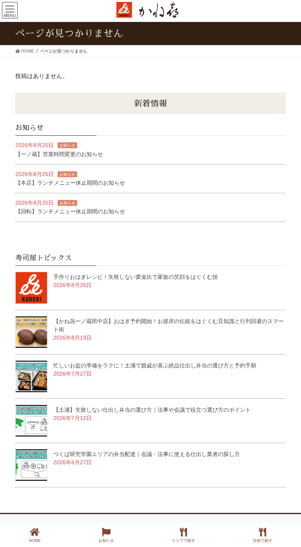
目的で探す (262, 540)
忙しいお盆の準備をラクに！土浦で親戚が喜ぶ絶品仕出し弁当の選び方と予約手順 (154, 365)
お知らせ (67, 145)
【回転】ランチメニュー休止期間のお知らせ (70, 211)
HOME (35, 540)
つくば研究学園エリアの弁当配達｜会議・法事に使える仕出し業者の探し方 (146, 454)
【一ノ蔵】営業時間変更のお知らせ (59, 154)
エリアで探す (183, 540)
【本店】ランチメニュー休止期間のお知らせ (70, 183)
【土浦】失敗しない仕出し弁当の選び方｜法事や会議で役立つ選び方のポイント (152, 410)
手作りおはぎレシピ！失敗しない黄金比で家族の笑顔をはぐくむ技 (135, 277)
